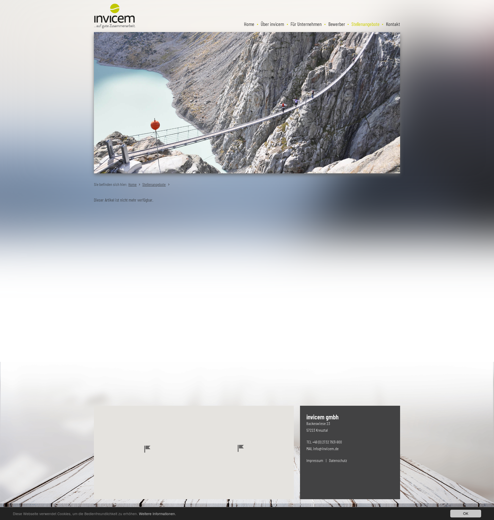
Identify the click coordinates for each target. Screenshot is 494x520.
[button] (147, 449)
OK (465, 513)
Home (132, 184)
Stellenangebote (154, 184)
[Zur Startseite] (115, 16)
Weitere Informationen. (157, 513)
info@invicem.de (326, 448)
